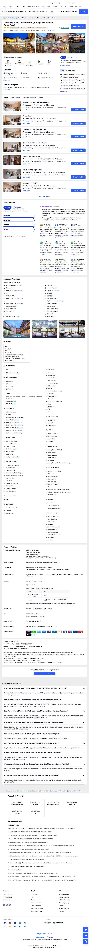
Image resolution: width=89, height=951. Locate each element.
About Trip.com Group (37, 911)
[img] (19, 43)
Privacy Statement (36, 905)
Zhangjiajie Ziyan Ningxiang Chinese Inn (63, 845)
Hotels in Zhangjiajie (43, 791)
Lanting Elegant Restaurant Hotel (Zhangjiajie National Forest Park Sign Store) (29, 842)
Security (61, 911)
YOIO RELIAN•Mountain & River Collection (66, 856)
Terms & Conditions (36, 903)
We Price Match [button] (65, 27)
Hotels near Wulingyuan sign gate (17, 873)
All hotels (61, 905)
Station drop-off (10, 430)
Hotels (14, 791)
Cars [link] (23, 6)
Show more (6, 89)
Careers (33, 900)
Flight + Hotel (46, 6)
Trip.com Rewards (64, 897)
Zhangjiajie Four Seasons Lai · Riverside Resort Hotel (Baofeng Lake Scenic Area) (30, 845)
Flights (11, 6)
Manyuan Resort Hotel (14, 831)
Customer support (7, 894)
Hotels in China (21, 791)
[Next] (84, 328)
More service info (7, 900)
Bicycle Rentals (51, 301)
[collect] (85, 929)
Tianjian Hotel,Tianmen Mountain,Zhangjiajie (59, 852)
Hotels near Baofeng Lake (51, 873)
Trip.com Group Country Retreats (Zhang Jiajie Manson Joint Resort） (26, 859)
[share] (85, 935)
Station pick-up (10, 303)
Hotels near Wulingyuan (14, 880)
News (32, 897)
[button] (62, 2)
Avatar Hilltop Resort (66, 863)
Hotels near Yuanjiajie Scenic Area (31, 880)
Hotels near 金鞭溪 (46, 880)
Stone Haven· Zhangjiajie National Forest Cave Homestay (36, 831)
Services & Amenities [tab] (29, 98)
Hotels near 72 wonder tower (35, 873)
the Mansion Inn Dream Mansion (48, 835)
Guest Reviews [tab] (15, 98)
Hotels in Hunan (31, 791)
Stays (4, 6)
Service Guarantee (8, 897)
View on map (63, 91)
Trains (17, 6)
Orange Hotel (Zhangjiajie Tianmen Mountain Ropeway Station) (25, 863)
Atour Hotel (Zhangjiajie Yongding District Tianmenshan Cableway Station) (56, 828)
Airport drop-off (10, 298)
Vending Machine (52, 396)
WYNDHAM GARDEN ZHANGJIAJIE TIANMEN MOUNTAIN (23, 835)
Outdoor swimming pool (12, 285)
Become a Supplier (64, 908)
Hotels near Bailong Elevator (68, 876)
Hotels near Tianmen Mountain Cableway (19, 876)
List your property (64, 903)
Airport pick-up (9, 290)
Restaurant (49, 295)
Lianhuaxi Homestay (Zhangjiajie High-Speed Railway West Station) (26, 866)
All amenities (6, 80)
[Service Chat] (85, 941)
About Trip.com (35, 894)
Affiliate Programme (64, 900)
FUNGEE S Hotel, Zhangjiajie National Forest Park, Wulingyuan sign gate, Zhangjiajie (30, 838)
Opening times (9, 389)
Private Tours (73, 6)
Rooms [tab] (5, 98)
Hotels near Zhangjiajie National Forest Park (64, 880)
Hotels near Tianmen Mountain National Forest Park (45, 876)
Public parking (50, 288)
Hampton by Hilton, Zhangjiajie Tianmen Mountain (21, 828)
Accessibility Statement (37, 908)
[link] (54, 2)
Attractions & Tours (33, 6)
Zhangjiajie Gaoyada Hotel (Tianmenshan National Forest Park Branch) (27, 852)
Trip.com (8, 791)
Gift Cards (63, 6)
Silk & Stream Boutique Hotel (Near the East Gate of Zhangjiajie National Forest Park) (31, 856)
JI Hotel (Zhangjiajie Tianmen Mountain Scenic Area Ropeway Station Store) (28, 849)
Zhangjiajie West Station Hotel (52, 863)
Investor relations (64, 894)
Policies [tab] (41, 98)
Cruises (55, 6)
